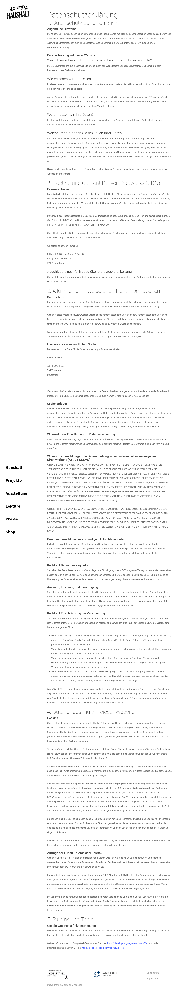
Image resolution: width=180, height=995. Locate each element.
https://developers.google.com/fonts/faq (127, 943)
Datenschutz (153, 972)
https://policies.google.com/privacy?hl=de (103, 948)
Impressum (152, 978)
